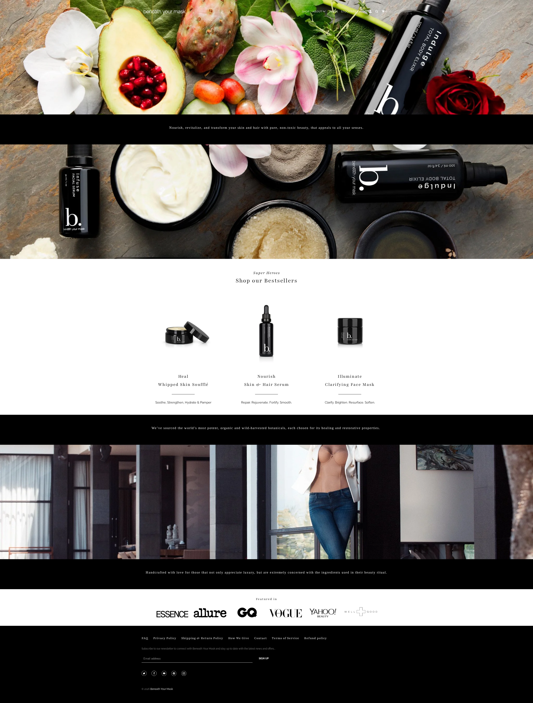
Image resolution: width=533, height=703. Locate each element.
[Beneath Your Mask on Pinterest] (174, 674)
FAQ (145, 638)
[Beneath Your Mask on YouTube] (165, 674)
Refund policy (315, 638)
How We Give (238, 638)
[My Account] (370, 11)
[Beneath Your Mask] (165, 11)
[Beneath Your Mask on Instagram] (184, 674)
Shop (305, 11)
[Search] (377, 11)
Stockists (348, 11)
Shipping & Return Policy (202, 638)
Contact (260, 638)
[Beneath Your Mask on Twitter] (145, 674)
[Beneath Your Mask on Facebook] (155, 674)
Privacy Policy (164, 638)
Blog (363, 11)
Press (333, 11)
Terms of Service (285, 638)
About (318, 11)
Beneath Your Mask (161, 689)
